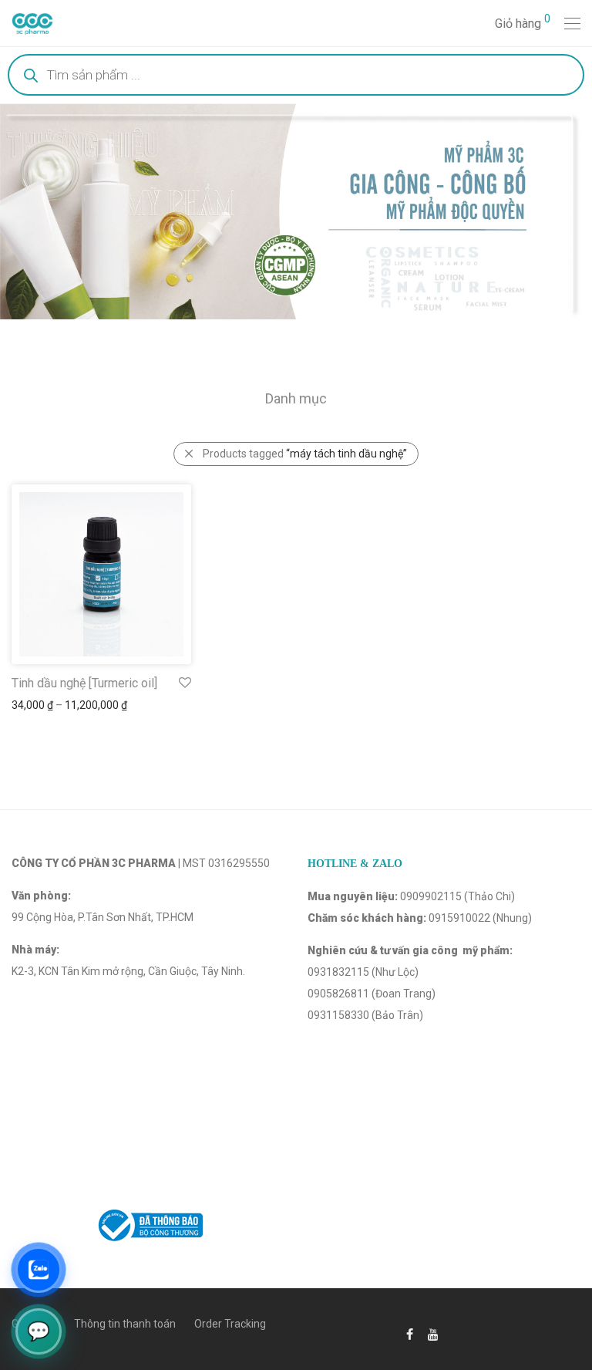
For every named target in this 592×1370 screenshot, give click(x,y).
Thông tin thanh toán (125, 1324)
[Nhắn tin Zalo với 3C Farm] (38, 1270)
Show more (32, 705)
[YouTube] (434, 1334)
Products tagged (305, 453)
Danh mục (296, 398)
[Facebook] (409, 1334)
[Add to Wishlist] (184, 683)
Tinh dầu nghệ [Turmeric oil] (84, 683)
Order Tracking (230, 1324)
